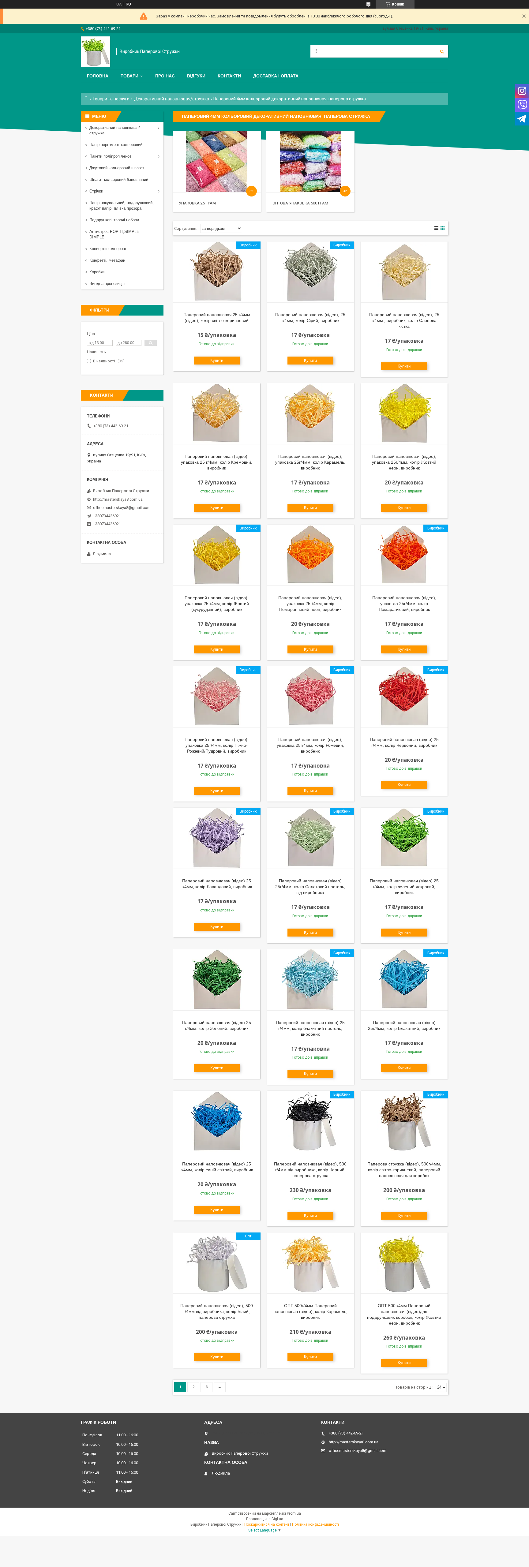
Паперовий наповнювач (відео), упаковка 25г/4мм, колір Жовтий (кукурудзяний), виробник (217, 603)
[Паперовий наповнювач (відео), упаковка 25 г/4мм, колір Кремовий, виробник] (216, 413)
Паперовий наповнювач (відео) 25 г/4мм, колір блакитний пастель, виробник (310, 1028)
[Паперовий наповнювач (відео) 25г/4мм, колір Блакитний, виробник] (404, 980)
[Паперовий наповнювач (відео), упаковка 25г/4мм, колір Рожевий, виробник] (310, 696)
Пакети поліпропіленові (111, 156)
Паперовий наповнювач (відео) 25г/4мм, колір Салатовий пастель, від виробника (310, 886)
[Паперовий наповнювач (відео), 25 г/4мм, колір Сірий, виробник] (310, 272)
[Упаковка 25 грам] (217, 161)
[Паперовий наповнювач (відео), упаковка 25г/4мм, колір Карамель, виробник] (310, 413)
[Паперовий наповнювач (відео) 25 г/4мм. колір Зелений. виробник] (216, 980)
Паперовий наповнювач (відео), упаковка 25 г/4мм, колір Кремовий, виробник (216, 462)
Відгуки (196, 75)
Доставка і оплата (275, 75)
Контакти (229, 75)
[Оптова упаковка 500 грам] (310, 161)
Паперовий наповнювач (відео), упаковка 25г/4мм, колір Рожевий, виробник (310, 745)
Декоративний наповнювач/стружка (171, 98)
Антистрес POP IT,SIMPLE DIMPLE (114, 234)
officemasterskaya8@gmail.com (122, 507)
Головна (97, 75)
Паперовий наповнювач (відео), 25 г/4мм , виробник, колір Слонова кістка (404, 320)
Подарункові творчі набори (114, 220)
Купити (216, 360)
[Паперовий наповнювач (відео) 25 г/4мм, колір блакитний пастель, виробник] (310, 980)
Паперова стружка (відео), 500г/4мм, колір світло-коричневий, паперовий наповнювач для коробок (404, 1169)
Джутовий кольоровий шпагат (116, 168)
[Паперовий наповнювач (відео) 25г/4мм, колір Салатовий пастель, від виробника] (310, 838)
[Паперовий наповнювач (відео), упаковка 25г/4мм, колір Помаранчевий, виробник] (404, 555)
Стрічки (96, 191)
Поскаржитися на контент (266, 1524)
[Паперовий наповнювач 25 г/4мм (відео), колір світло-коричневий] (216, 272)
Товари (129, 75)
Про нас (165, 75)
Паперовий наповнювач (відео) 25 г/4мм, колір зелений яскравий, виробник (404, 886)
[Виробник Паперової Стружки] (95, 51)
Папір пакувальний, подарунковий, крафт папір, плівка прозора (121, 205)
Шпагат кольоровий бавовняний (118, 179)
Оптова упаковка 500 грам (300, 203)
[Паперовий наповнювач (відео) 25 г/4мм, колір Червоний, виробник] (404, 696)
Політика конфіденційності (315, 1524)
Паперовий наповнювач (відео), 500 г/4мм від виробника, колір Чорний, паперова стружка (310, 1169)
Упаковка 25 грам (197, 203)
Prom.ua (294, 1513)
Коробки (96, 272)
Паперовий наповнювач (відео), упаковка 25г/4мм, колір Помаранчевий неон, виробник (310, 603)
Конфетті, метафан (107, 260)
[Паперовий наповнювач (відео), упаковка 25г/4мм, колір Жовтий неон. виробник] (404, 413)
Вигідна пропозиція (107, 283)
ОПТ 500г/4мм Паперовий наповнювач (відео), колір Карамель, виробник (310, 1311)
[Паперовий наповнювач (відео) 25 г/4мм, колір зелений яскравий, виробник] (404, 838)
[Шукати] (442, 51)
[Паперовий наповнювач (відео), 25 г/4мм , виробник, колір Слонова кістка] (404, 272)
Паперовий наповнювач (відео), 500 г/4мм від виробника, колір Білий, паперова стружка (216, 1311)
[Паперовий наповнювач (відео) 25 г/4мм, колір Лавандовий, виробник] (216, 838)
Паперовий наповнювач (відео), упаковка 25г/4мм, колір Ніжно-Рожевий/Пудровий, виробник (217, 745)
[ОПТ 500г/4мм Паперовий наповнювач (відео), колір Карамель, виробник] (310, 1263)
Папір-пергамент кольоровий (115, 144)
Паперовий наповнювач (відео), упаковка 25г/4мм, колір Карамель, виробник (310, 462)
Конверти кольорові (107, 248)
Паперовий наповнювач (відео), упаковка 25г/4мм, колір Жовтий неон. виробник (404, 462)
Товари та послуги (110, 98)
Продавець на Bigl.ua (264, 1519)
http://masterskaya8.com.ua (118, 499)
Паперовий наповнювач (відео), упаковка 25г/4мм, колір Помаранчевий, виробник (404, 603)
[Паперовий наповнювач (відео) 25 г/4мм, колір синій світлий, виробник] (216, 1121)
